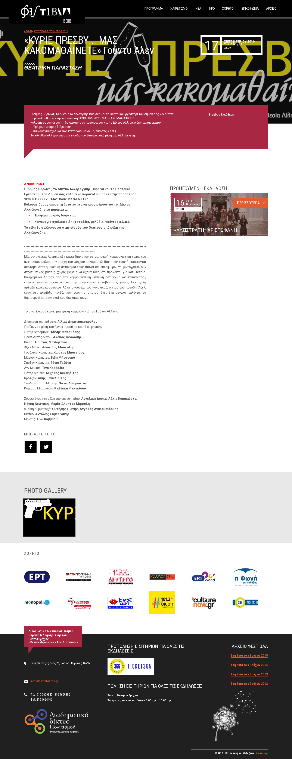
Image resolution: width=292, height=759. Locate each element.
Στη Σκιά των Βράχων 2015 (249, 655)
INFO (212, 8)
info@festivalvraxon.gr (44, 681)
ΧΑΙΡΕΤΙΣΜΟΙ (179, 8)
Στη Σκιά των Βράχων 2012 (249, 684)
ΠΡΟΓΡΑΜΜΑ (154, 8)
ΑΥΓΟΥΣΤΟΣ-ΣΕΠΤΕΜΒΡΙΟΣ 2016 (51, 31)
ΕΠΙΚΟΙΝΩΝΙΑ (250, 8)
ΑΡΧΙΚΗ (28, 31)
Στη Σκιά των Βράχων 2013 (249, 674)
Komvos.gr (262, 753)
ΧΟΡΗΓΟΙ (228, 8)
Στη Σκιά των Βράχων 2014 (249, 665)
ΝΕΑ (198, 8)
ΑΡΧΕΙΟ (271, 8)
